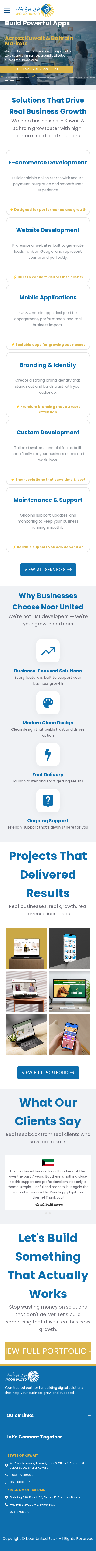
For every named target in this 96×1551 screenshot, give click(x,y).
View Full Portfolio (45, 1072)
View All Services (45, 569)
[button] (46, 1213)
